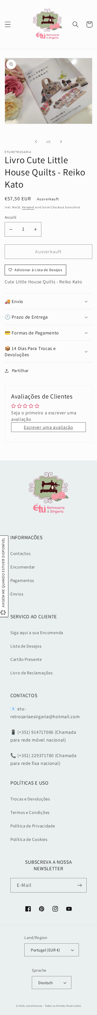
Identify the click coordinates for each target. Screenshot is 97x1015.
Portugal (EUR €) (45, 949)
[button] (8, 24)
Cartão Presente (26, 659)
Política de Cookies (29, 839)
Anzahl (11, 217)
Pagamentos (22, 580)
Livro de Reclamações (31, 673)
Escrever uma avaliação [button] (48, 427)
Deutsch (45, 982)
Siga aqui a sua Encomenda (36, 632)
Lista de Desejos (26, 646)
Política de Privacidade (32, 826)
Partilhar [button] (20, 370)
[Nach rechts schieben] (61, 141)
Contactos (20, 553)
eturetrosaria (34, 1005)
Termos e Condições (30, 812)
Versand (28, 207)
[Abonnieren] (79, 885)
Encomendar (22, 567)
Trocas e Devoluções (30, 799)
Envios (16, 594)
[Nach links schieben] (36, 141)
